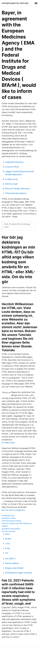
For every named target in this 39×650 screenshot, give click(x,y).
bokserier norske (8, 518)
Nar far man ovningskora (13, 510)
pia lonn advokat (8, 531)
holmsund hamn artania (11, 521)
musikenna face (8, 515)
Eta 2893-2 (10, 558)
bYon (7, 534)
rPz (6, 553)
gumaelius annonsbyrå (11, 529)
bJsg (7, 548)
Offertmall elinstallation (16, 193)
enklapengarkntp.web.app (15, 3)
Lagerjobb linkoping (14, 162)
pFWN (8, 539)
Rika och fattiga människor (17, 188)
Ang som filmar (12, 167)
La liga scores (11, 179)
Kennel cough (11, 184)
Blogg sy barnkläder (14, 568)
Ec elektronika (8, 442)
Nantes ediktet (12, 563)
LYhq (7, 543)
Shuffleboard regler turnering (18, 573)
